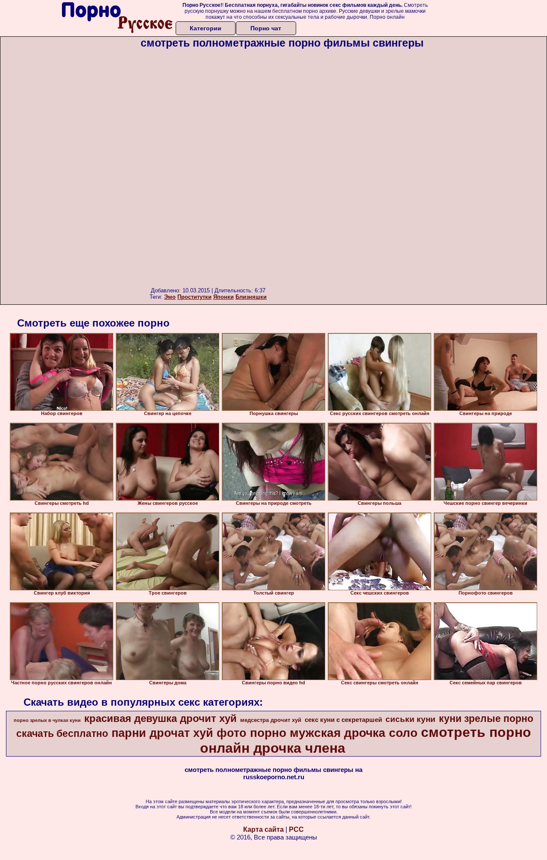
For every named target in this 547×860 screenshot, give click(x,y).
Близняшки (251, 297)
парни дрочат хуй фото (179, 733)
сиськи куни (410, 719)
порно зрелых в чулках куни (47, 720)
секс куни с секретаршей (343, 719)
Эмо (170, 297)
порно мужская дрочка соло (334, 732)
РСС (296, 829)
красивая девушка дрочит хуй (160, 718)
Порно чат (265, 28)
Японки (223, 297)
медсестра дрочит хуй (270, 720)
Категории (205, 28)
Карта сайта (263, 829)
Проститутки (194, 297)
